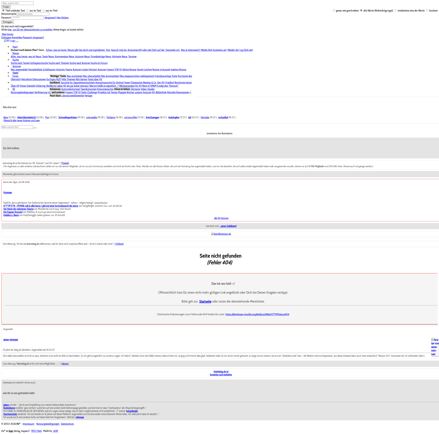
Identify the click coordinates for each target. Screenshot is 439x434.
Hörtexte (135, 89)
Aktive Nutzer (129, 69)
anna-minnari (10, 339)
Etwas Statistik (27, 85)
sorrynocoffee (130, 117)
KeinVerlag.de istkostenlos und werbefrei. (221, 373)
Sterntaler (205, 117)
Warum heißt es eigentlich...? (104, 85)
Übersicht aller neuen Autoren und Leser (21, 120)
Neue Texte (42, 56)
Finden (6, 7)
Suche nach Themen (59, 63)
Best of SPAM (149, 85)
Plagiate (122, 92)
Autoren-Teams (64, 69)
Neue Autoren (76, 56)
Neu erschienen (74, 76)
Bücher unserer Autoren (139, 92)
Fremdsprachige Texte (166, 76)
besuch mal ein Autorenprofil (126, 50)
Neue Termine (129, 56)
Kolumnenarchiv (105, 89)
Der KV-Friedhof (165, 82)
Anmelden (17, 37)
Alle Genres (81, 79)
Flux (47, 117)
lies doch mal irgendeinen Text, (95, 50)
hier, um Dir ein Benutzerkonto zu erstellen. (30, 29)
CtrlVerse (119, 243)
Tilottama (110, 117)
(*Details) (65, 163)
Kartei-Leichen (144, 69)
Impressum (28, 423)
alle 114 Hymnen (221, 218)
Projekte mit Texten (108, 92)
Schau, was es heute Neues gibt (62, 50)
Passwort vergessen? (33, 37)
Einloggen (8, 22)
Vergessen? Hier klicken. (56, 17)
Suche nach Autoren (80, 63)
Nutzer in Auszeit (161, 69)
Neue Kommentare (58, 56)
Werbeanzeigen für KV (130, 85)
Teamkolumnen (89, 89)
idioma (65, 363)
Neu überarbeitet (92, 76)
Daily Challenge (89, 92)
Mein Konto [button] (7, 34)
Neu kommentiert (110, 76)
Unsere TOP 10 (114, 69)
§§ (14, 89)
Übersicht (16, 79)
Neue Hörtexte (113, 56)
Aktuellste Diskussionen (33, 79)
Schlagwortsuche (39, 63)
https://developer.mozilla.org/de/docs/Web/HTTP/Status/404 (257, 314)
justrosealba (91, 117)
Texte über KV (95, 79)
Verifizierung (40, 92)
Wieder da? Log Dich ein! (240, 50)
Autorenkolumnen (70, 89)
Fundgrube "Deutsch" (168, 85)
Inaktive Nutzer (178, 69)
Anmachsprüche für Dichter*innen (112, 82)
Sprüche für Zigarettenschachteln (78, 82)
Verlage (88, 95)
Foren (15, 76)
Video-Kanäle (148, 89)
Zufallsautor (49, 69)
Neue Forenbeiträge (94, 56)
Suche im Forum (99, 63)
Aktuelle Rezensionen (178, 92)
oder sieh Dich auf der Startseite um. (161, 50)
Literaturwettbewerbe (73, 95)
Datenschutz (67, 423)
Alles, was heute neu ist (23, 56)
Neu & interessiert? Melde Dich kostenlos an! (204, 50)
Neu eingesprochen (129, 76)
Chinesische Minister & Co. (143, 82)
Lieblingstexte (147, 76)
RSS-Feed (36, 431)
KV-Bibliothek (159, 92)
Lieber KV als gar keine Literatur (73, 85)
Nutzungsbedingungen (22, 92)
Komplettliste (35, 69)
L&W (55, 431)
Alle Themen (68, 79)
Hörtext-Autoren (97, 69)
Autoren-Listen (80, 69)
